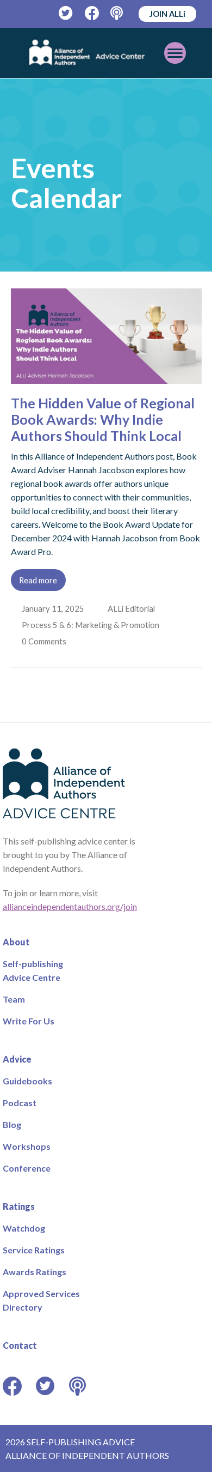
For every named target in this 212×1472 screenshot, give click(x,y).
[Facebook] (92, 13)
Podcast (19, 1102)
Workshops (27, 1146)
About (16, 942)
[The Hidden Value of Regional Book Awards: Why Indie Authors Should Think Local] (106, 377)
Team (14, 999)
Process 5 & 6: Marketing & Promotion (91, 625)
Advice (17, 1059)
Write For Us (28, 1021)
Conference (27, 1168)
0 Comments (45, 641)
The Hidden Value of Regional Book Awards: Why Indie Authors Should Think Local (103, 419)
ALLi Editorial (132, 608)
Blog (12, 1124)
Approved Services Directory (41, 1300)
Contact (20, 1345)
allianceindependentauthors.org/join (70, 906)
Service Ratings (34, 1250)
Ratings (19, 1206)
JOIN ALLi (167, 14)
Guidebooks (27, 1081)
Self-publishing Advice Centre (33, 970)
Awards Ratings (34, 1271)
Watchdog (24, 1228)
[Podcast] (117, 13)
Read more (38, 580)
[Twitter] (66, 13)
